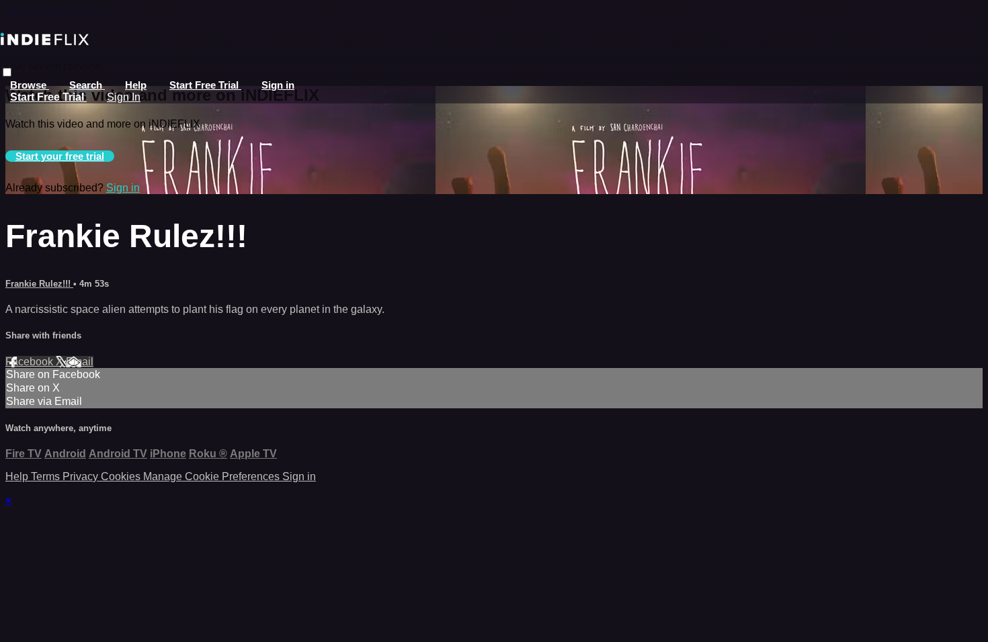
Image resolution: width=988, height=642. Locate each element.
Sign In (123, 97)
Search (87, 85)
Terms (47, 476)
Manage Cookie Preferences (212, 476)
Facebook (30, 361)
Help (136, 85)
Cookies (122, 476)
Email (79, 361)
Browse (29, 85)
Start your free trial (59, 156)
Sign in (277, 85)
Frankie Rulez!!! (39, 284)
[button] (7, 72)
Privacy (82, 476)
